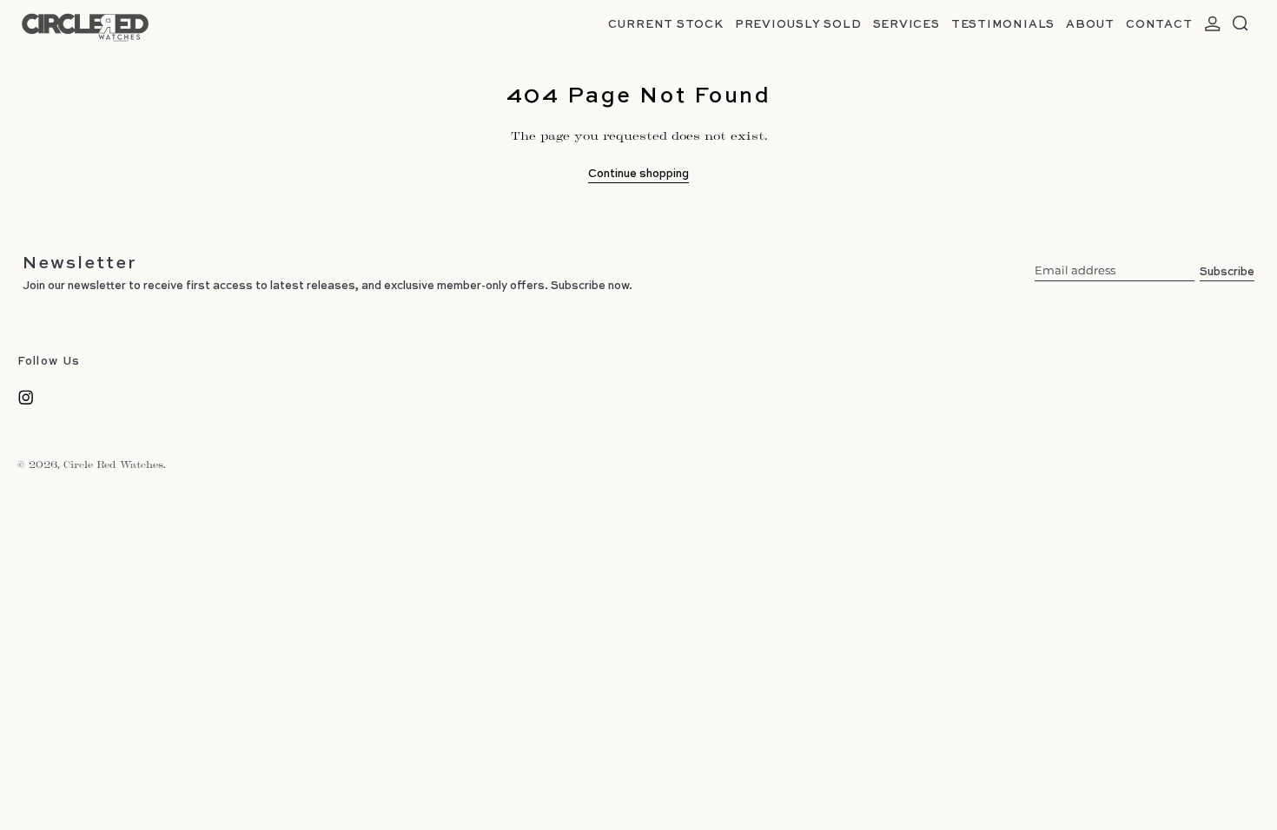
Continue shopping (638, 173)
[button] (1240, 23)
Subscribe (1227, 270)
